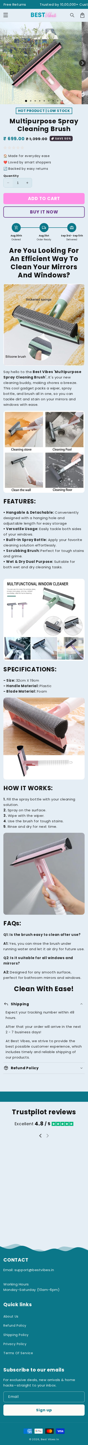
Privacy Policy (14, 1344)
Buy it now (44, 212)
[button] (6, 15)
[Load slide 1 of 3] (35, 101)
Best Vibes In (50, 1439)
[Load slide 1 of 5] (44, 101)
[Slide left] (5, 63)
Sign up (44, 1410)
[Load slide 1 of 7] (53, 101)
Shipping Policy (16, 1335)
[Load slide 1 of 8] (58, 101)
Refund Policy (14, 1325)
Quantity (11, 176)
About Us (11, 1316)
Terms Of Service (18, 1353)
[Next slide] (47, 1135)
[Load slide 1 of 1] (26, 101)
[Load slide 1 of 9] (62, 101)
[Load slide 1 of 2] (30, 101)
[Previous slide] (40, 1135)
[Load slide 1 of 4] (39, 101)
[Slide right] (82, 63)
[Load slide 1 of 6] (48, 101)
